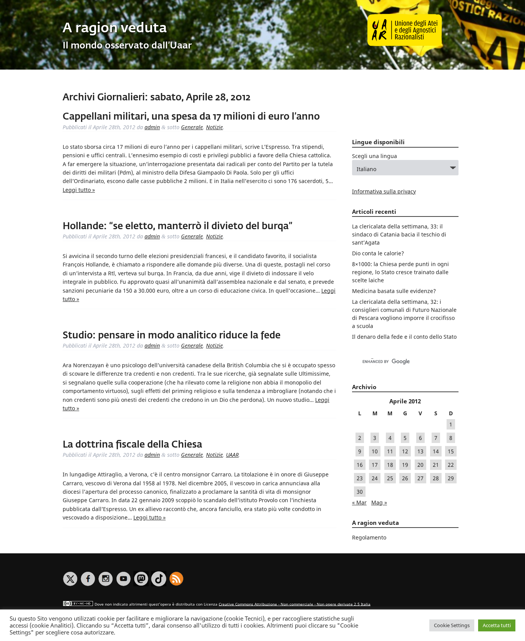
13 (420, 451)
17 (375, 464)
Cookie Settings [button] (452, 625)
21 (436, 464)
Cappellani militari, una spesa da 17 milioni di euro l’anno (191, 117)
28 (436, 478)
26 (405, 478)
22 (451, 464)
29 (451, 478)
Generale (192, 127)
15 (451, 451)
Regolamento (369, 537)
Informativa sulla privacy (384, 191)
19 (405, 464)
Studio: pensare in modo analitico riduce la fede (172, 335)
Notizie (214, 127)
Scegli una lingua (374, 156)
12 (405, 451)
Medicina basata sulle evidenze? (394, 291)
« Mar (359, 502)
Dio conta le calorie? (378, 253)
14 (436, 451)
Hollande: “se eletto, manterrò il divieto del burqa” (177, 226)
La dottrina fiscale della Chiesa (132, 445)
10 (375, 451)
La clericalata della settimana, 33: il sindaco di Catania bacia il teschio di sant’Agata (399, 234)
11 (390, 451)
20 (420, 464)
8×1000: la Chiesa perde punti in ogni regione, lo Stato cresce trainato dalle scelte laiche (400, 272)
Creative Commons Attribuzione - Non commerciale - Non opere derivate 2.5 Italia (294, 603)
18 (390, 464)
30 (360, 491)
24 (375, 478)
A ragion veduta (115, 28)
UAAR (232, 454)
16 (360, 464)
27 (420, 478)
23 (360, 478)
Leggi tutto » (79, 189)
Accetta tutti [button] (497, 625)
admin (152, 127)
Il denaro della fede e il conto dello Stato (404, 336)
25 (390, 478)
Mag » (379, 502)
